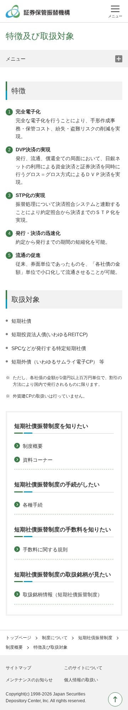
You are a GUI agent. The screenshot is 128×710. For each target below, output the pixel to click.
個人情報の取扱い (81, 679)
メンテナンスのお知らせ (29, 679)
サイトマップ (18, 667)
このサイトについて (83, 667)
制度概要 (14, 647)
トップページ (18, 637)
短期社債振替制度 (95, 637)
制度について (55, 637)
